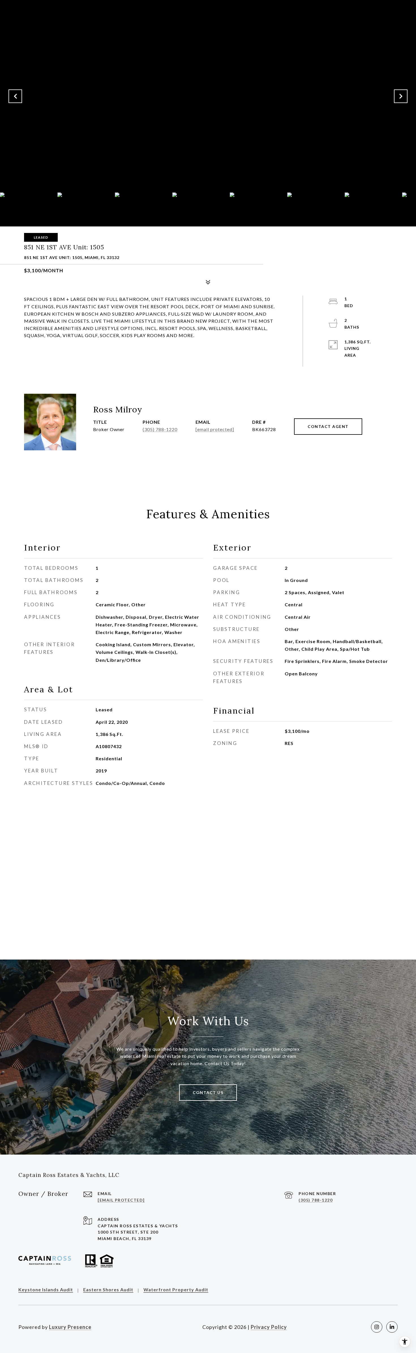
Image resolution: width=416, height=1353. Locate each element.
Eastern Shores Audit (108, 1289)
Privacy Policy (269, 1327)
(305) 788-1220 (160, 429)
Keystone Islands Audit (45, 1289)
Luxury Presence (70, 1327)
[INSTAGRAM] (376, 1327)
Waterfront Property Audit (175, 1289)
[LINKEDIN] (392, 1327)
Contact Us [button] (208, 1092)
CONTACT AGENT (328, 426)
